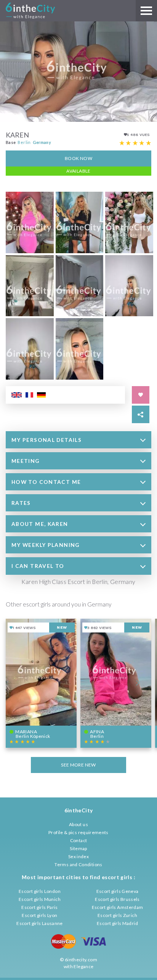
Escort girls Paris (39, 907)
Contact (78, 840)
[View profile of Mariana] (41, 683)
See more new (78, 765)
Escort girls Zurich (117, 915)
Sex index (78, 856)
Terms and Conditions (78, 864)
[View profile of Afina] (115, 683)
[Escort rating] (135, 143)
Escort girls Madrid (117, 923)
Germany (42, 142)
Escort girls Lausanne (39, 923)
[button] (78, 439)
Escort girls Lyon (39, 915)
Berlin (24, 142)
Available (78, 171)
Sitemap (78, 848)
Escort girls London (40, 891)
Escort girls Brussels (117, 899)
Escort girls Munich (40, 899)
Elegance (83, 966)
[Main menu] (146, 10)
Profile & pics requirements (78, 832)
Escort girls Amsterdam (117, 907)
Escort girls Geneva (117, 891)
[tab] (78, 439)
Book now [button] (78, 158)
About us (78, 824)
